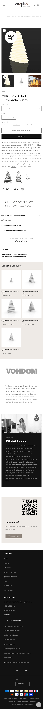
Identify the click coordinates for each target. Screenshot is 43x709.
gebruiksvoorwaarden (10, 576)
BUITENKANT (10, 17)
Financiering (7, 568)
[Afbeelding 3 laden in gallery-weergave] (34, 81)
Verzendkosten (16, 124)
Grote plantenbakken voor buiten (14, 626)
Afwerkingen (5, 104)
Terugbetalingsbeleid (34, 698)
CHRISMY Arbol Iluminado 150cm (30, 321)
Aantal (3, 113)
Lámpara (13, 145)
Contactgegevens (29, 704)
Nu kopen (21, 136)
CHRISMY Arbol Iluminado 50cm (10, 350)
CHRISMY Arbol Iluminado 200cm (10, 321)
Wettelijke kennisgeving (17, 704)
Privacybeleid (11, 701)
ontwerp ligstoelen (9, 644)
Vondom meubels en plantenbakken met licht (17, 653)
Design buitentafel (9, 639)
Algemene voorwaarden (22, 701)
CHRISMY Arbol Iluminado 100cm (30, 292)
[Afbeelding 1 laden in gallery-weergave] (8, 81)
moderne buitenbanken (11, 635)
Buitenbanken (8, 657)
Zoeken (6, 559)
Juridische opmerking (10, 572)
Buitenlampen (19, 17)
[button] (4, 4)
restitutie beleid (8, 590)
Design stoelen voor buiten (12, 630)
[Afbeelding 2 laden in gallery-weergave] (21, 81)
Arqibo (9, 698)
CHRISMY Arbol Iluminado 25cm (10, 292)
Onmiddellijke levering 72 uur (12, 648)
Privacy (6, 581)
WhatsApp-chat (13, 536)
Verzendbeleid (8, 586)
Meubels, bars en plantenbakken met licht (16, 662)
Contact (6, 563)
